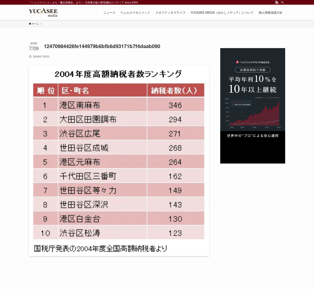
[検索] (282, 2)
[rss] (277, 2)
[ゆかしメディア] (43, 12)
